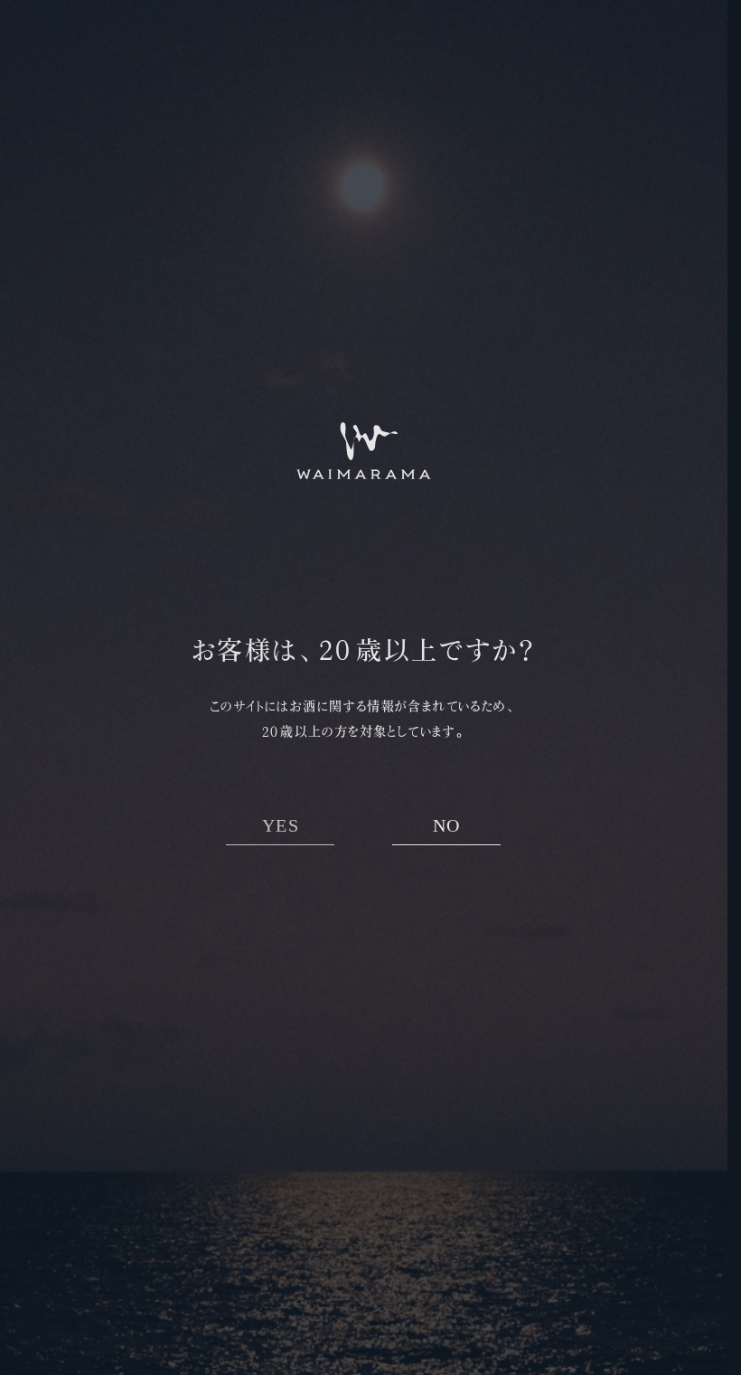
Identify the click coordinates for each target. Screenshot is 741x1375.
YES (280, 825)
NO (446, 825)
